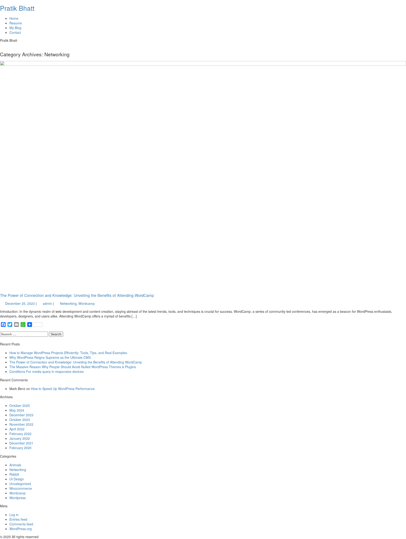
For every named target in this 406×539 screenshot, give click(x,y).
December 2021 (21, 443)
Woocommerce (20, 488)
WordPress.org (20, 528)
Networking (68, 303)
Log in (14, 514)
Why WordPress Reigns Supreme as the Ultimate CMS (50, 357)
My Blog (15, 27)
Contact (15, 32)
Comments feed (21, 524)
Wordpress (17, 497)
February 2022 (20, 433)
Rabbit (14, 474)
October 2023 (19, 419)
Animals (15, 465)
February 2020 (20, 447)
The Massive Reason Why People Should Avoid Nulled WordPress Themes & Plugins (72, 366)
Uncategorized (20, 483)
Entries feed (18, 519)
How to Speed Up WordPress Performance (63, 388)
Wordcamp (86, 303)
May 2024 (16, 410)
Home (13, 18)
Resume (15, 23)
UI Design (16, 479)
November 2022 (21, 424)
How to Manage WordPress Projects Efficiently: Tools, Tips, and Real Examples (68, 352)
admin (47, 303)
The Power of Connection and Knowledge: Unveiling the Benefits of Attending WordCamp (77, 295)
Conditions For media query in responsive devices (46, 371)
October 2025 (19, 405)
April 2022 (16, 429)
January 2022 (19, 438)
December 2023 (21, 415)
